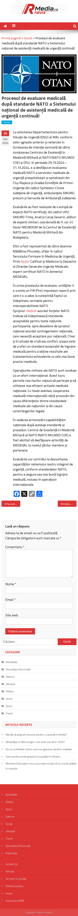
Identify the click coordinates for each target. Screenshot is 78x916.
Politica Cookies (14, 886)
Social (28, 38)
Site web (11, 615)
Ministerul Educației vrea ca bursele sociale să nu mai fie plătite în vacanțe (41, 765)
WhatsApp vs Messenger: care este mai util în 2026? (35, 742)
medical (31, 310)
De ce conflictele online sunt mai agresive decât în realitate (39, 749)
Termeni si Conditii (16, 879)
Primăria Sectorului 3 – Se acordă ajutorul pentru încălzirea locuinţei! (68, 504)
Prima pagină (11, 38)
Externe (10, 677)
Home (9, 893)
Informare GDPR (15, 901)
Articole (10, 871)
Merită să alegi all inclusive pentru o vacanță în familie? (36, 734)
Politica (10, 691)
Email (10, 599)
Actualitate (11, 662)
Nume (10, 583)
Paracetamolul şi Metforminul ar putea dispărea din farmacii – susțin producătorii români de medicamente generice (13, 504)
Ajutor (25, 261)
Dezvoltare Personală (18, 669)
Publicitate (11, 853)
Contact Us (12, 864)
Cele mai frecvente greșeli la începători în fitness (33, 756)
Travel (9, 713)
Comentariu (14, 546)
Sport (9, 706)
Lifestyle (10, 684)
